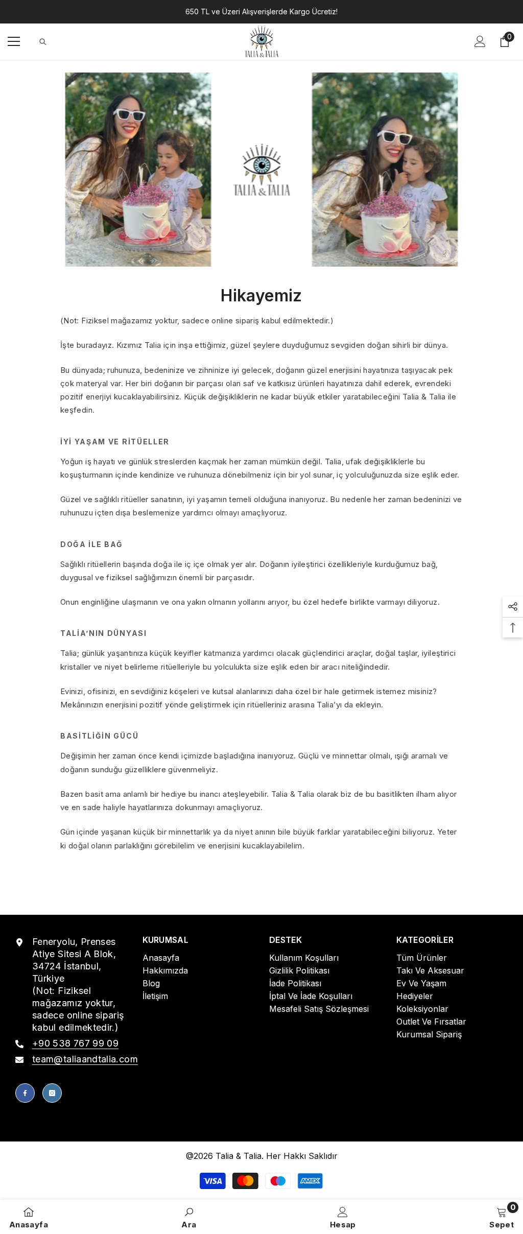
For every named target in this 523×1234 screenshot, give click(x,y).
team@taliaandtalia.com (85, 1059)
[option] (261, 11)
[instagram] (52, 1093)
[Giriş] (480, 41)
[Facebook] (25, 1093)
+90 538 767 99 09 (75, 1043)
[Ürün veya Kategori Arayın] (43, 42)
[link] (261, 170)
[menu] (14, 41)
